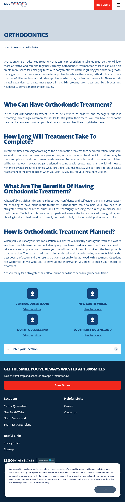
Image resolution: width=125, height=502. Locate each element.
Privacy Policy (43, 482)
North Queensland (15, 418)
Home (6, 46)
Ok (105, 489)
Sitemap (9, 449)
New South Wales (14, 412)
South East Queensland (17, 424)
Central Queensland (15, 406)
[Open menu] (118, 5)
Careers (68, 406)
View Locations (32, 309)
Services (17, 46)
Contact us (70, 412)
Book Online (103, 4)
